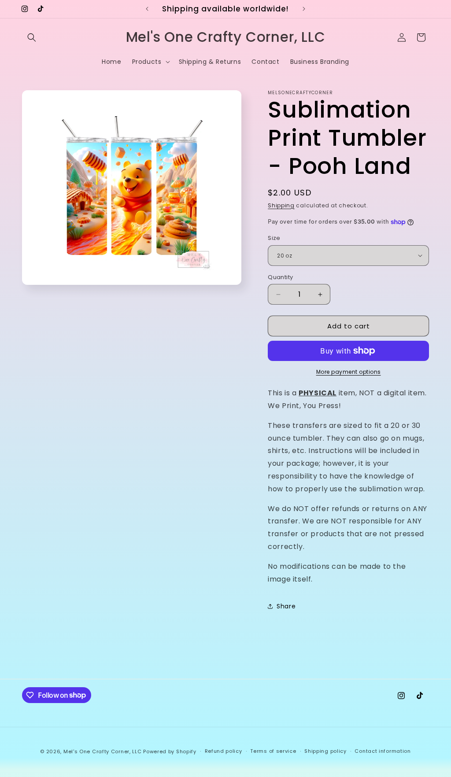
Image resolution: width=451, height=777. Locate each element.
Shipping (281, 205)
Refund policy (223, 751)
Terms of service (273, 751)
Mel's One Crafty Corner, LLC (102, 751)
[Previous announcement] (147, 8)
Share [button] (286, 606)
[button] (31, 37)
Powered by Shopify (169, 751)
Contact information (382, 751)
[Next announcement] (304, 8)
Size (274, 238)
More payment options (348, 372)
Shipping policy (325, 751)
